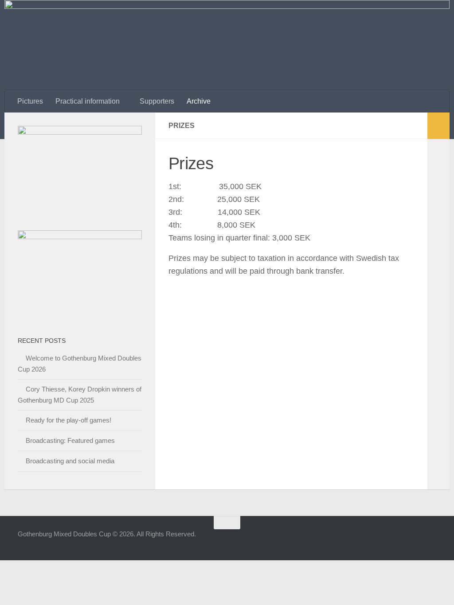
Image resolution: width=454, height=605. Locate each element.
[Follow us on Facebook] (382, 540)
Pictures (30, 101)
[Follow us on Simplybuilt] (430, 540)
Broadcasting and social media (70, 461)
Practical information (87, 101)
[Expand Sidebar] (438, 125)
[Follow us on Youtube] (414, 540)
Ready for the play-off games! (68, 420)
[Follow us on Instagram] (398, 540)
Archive (199, 101)
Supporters (157, 101)
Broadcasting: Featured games (70, 440)
